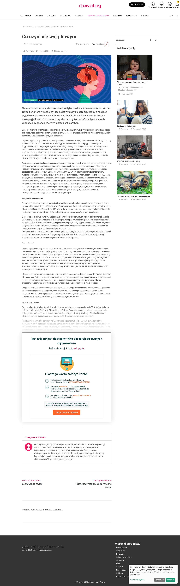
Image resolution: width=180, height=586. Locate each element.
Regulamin (120, 560)
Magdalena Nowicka (34, 44)
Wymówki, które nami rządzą (128, 161)
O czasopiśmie (121, 547)
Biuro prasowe (121, 570)
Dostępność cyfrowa (124, 576)
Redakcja (124, 129)
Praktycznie (58, 100)
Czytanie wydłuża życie (126, 126)
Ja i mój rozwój (45, 100)
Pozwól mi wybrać (137, 580)
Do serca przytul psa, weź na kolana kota (133, 196)
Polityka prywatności (124, 557)
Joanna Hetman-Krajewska (131, 87)
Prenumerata (121, 551)
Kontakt (119, 567)
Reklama (119, 573)
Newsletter (120, 554)
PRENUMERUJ (137, 5)
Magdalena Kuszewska (127, 90)
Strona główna (28, 26)
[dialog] (153, 574)
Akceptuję (170, 580)
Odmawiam (159, 580)
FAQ (118, 563)
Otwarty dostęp (43, 26)
